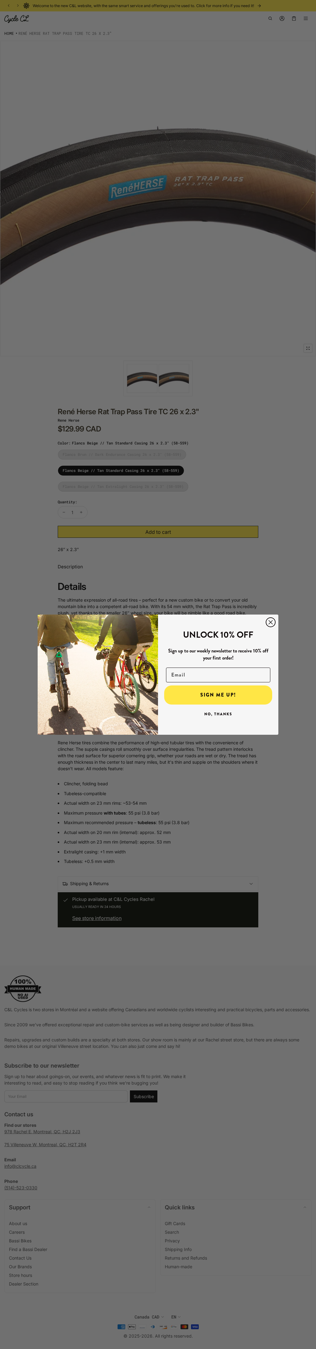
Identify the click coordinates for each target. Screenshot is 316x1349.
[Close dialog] (270, 622)
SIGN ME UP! (218, 694)
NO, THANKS (218, 714)
